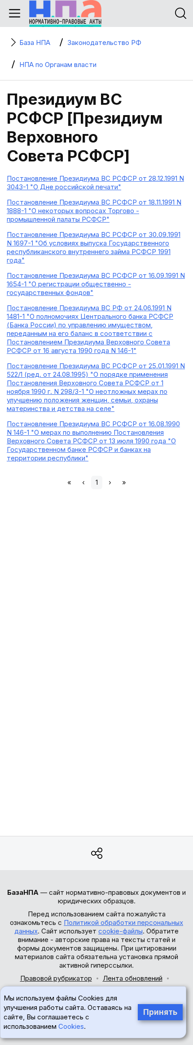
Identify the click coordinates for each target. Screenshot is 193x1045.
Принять (160, 1012)
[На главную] (65, 13)
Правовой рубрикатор (56, 978)
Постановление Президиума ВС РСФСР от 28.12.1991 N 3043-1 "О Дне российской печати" (95, 182)
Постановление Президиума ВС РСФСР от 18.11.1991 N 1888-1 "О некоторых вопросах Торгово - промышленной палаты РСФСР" (94, 210)
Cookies (71, 1026)
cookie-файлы (120, 931)
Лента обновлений (132, 978)
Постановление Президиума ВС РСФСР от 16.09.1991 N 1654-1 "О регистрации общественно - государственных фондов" (96, 284)
